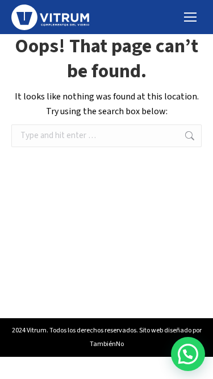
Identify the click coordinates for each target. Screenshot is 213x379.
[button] (188, 354)
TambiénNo (107, 344)
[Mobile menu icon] (190, 17)
